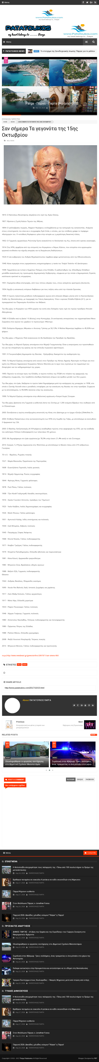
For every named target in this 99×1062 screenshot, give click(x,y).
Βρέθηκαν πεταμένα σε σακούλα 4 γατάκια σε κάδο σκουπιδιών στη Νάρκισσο (46, 880)
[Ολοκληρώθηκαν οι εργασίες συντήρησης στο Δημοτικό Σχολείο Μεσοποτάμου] (73, 754)
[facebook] (77, 705)
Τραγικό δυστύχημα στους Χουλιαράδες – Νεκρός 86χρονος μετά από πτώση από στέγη (51, 980)
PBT (95, 1058)
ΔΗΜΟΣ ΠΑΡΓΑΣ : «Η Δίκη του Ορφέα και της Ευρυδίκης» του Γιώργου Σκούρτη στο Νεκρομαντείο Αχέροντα (24, 764)
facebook (90, 779)
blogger (70, 779)
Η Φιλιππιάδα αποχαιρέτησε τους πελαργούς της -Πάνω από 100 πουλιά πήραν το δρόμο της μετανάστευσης (53, 868)
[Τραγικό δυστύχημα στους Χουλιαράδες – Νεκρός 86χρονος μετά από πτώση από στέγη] (6, 983)
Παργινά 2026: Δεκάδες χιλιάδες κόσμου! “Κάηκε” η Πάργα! (38, 915)
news (36, 51)
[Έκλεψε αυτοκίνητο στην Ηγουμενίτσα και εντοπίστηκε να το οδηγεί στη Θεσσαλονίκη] (6, 971)
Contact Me (91, 853)
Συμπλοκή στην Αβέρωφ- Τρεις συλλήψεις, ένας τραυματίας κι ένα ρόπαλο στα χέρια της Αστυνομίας (51, 957)
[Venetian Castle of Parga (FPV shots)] (49, 86)
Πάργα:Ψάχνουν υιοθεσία (23, 891)
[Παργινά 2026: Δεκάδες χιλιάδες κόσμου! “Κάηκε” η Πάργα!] (6, 918)
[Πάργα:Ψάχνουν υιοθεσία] (6, 894)
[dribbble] (89, 705)
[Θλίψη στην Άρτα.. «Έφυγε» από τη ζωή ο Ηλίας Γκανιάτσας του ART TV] (30, 51)
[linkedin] (92, 705)
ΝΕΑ (8, 141)
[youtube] (85, 705)
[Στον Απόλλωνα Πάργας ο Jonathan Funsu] (6, 906)
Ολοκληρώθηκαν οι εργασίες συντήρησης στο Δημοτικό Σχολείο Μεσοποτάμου (47, 944)
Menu (6, 2)
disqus (80, 779)
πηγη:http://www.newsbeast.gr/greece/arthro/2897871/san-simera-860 (30, 656)
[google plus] (81, 705)
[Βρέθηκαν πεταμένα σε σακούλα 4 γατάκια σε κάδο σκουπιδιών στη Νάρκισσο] (6, 882)
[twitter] (74, 705)
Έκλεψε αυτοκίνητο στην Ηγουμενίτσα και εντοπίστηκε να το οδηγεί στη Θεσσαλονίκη (50, 968)
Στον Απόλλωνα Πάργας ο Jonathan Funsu (31, 903)
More (93, 735)
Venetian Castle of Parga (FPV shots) (49, 103)
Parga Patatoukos (26, 1058)
